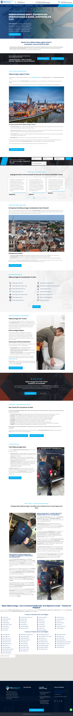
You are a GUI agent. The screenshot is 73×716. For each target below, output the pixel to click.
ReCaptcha (33, 160)
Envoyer (68, 158)
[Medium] (61, 701)
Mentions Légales (42, 714)
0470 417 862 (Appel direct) (57, 58)
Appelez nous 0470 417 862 (15, 265)
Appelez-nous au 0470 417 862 (36, 435)
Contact (41, 5)
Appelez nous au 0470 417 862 (15, 367)
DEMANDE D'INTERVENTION (14, 34)
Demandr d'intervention (43, 58)
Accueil (2, 5)
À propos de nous (8, 5)
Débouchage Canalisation (18, 5)
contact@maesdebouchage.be (43, 2)
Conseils (36, 5)
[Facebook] (55, 701)
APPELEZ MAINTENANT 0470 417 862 (16, 149)
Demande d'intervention (30, 393)
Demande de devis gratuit (15, 477)
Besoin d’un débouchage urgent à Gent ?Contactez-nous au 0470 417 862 (36, 43)
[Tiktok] (59, 701)
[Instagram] (57, 701)
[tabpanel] (17, 187)
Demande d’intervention (66, 2)
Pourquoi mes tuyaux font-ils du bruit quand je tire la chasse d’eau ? (45, 693)
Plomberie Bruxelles (29, 5)
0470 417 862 (37, 379)
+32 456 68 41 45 (21, 2)
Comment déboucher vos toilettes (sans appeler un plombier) (45, 697)
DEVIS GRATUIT (36, 306)
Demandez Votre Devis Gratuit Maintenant (18, 435)
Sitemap (48, 714)
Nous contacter (43, 393)
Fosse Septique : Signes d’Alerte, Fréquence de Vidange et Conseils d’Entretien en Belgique (44, 702)
